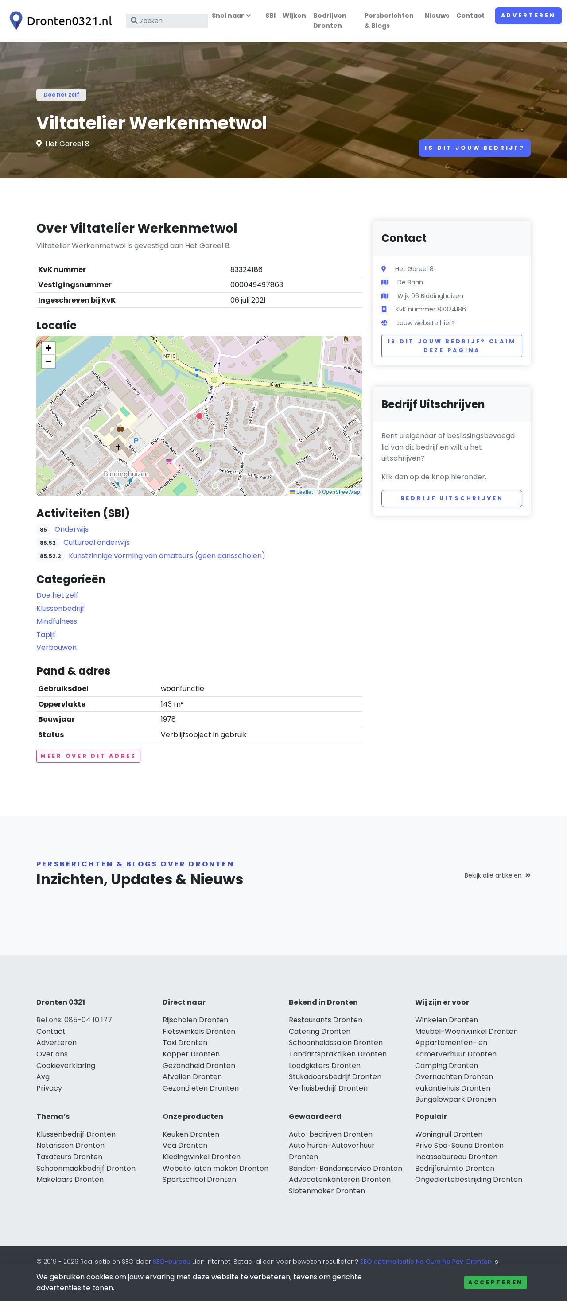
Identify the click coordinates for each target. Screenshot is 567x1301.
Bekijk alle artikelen (493, 875)
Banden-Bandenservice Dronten (345, 1168)
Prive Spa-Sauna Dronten (459, 1145)
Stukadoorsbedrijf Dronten (335, 1077)
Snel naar (228, 15)
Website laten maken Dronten (215, 1168)
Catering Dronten (319, 1031)
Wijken (294, 15)
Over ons (52, 1054)
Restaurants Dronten (325, 1020)
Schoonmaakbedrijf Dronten (86, 1168)
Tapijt (46, 634)
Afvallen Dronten (192, 1077)
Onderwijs (71, 529)
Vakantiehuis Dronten (452, 1088)
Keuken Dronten (191, 1134)
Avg (43, 1077)
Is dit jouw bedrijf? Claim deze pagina (452, 346)
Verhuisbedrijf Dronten (328, 1088)
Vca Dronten (185, 1145)
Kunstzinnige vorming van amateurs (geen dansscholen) (167, 556)
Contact (470, 15)
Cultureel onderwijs (96, 542)
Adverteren (528, 15)
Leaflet (304, 491)
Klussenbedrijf (60, 608)
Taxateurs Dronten (69, 1157)
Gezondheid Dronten (199, 1065)
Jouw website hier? (425, 322)
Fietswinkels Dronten (199, 1031)
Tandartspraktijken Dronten (338, 1054)
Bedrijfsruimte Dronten (454, 1168)
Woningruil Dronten (448, 1134)
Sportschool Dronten (199, 1179)
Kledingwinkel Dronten (202, 1157)
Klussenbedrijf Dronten (76, 1134)
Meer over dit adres (88, 756)
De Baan (410, 282)
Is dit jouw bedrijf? (475, 147)
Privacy (49, 1088)
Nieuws (437, 15)
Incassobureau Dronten (456, 1157)
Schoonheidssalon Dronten (336, 1042)
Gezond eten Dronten (201, 1088)
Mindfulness (56, 621)
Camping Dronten (446, 1065)
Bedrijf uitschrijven (452, 498)
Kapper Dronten (191, 1054)
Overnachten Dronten (454, 1077)
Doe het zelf (61, 94)
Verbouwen (56, 647)
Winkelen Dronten (446, 1020)
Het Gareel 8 (67, 144)
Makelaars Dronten (70, 1179)
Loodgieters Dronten (325, 1065)
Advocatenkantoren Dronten (340, 1179)
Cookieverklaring (65, 1065)
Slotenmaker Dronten (327, 1191)
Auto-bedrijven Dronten (331, 1134)
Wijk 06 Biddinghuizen (430, 295)
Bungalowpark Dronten (455, 1099)
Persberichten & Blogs (389, 20)
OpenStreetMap (341, 491)
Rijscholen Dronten (195, 1020)
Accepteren (495, 1282)
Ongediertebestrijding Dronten (468, 1179)
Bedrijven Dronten (329, 20)
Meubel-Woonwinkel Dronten (466, 1031)
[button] (199, 416)
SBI (270, 15)
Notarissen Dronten (70, 1145)
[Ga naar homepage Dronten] (58, 21)
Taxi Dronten (185, 1042)
